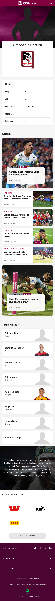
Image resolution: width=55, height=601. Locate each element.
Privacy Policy (33, 578)
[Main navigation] (3, 3)
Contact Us (26, 585)
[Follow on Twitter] (45, 548)
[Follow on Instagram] (50, 548)
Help (18, 585)
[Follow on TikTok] (35, 548)
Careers (11, 585)
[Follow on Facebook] (40, 548)
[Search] (51, 3)
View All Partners (27, 535)
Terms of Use (21, 578)
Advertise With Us (39, 585)
